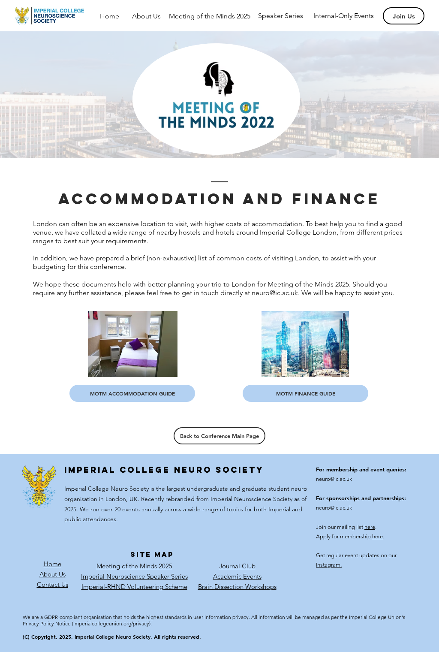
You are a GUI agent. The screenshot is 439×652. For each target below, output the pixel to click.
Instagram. (329, 564)
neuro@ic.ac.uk (275, 293)
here (369, 527)
